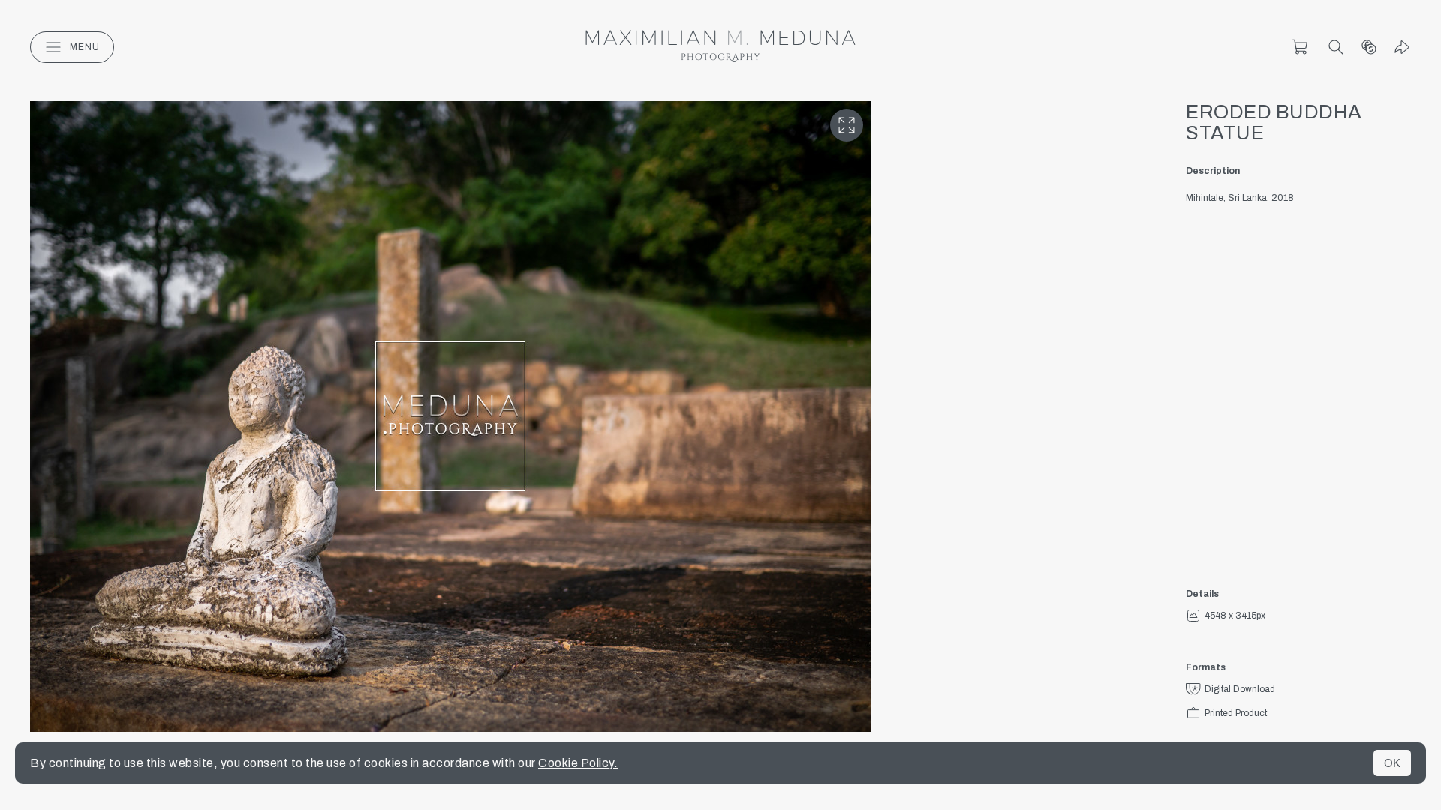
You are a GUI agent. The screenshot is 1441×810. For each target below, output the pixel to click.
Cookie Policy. (578, 763)
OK (1392, 763)
